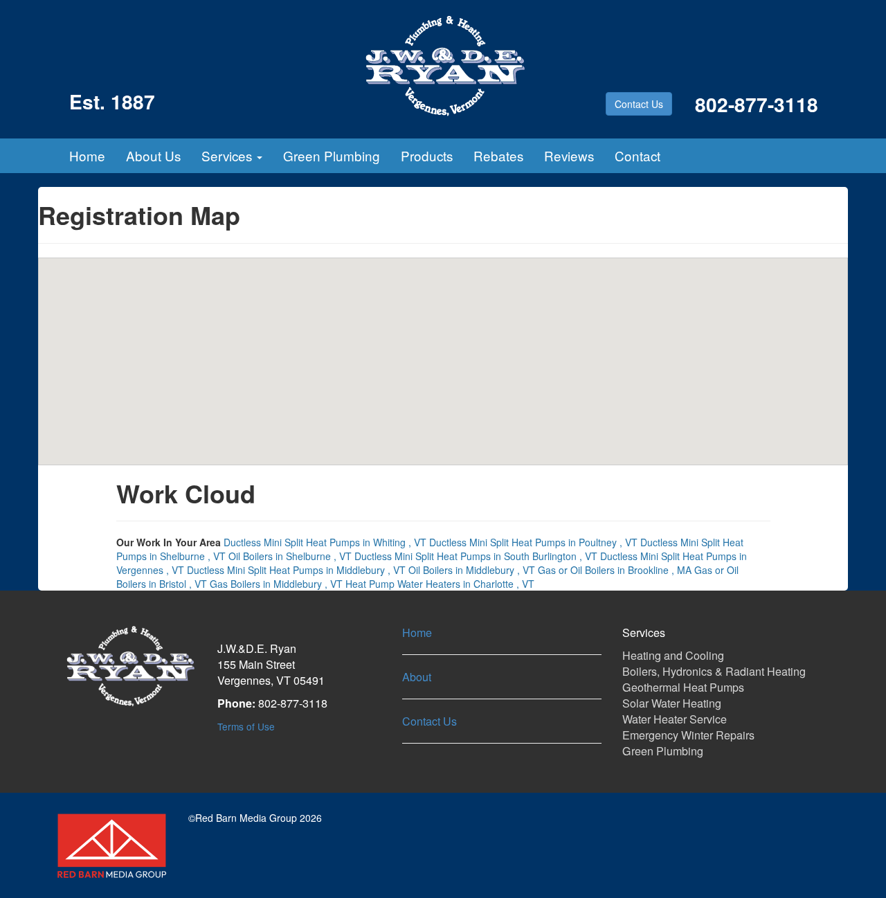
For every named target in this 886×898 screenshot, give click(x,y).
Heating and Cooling (673, 655)
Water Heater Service (674, 719)
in (325, 542)
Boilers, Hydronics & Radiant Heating (714, 671)
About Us (153, 155)
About (416, 677)
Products (427, 155)
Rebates (498, 155)
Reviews (569, 155)
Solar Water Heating (671, 703)
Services (228, 155)
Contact (637, 155)
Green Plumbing (331, 155)
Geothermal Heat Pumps (683, 687)
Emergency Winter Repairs (688, 735)
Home (87, 155)
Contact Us (639, 104)
